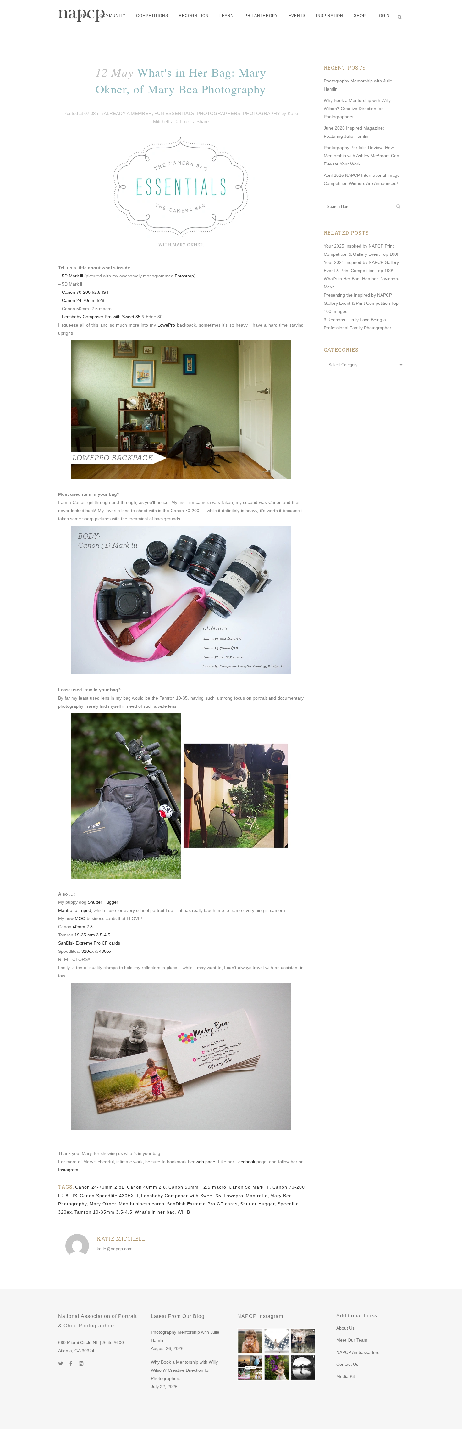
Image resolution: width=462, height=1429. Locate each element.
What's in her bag (155, 1211)
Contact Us (347, 1364)
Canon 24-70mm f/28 (83, 300)
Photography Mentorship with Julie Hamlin (185, 1336)
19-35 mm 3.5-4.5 (92, 934)
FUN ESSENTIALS (174, 113)
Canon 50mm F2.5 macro (197, 1187)
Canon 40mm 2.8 (146, 1187)
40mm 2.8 (83, 926)
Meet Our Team (351, 1339)
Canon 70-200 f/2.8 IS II (86, 292)
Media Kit (345, 1376)
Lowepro (233, 1195)
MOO (80, 918)
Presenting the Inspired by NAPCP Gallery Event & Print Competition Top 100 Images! (361, 303)
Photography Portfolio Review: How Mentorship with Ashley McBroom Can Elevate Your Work (361, 155)
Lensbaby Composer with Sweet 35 (181, 1195)
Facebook (245, 1161)
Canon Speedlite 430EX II (109, 1195)
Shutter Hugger (103, 902)
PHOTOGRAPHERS (218, 113)
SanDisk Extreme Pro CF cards (89, 943)
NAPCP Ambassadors (357, 1352)
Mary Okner (103, 1203)
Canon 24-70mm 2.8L (99, 1187)
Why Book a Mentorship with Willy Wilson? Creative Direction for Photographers (357, 108)
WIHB (184, 1211)
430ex (105, 951)
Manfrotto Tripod (74, 910)
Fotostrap (184, 275)
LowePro (166, 324)
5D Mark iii (72, 275)
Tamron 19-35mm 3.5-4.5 (103, 1211)
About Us (345, 1328)
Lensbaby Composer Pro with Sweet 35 (101, 316)
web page (205, 1161)
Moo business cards (141, 1203)
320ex (87, 951)
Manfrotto (257, 1195)
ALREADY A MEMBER (128, 113)
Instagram (68, 1169)
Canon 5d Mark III (249, 1187)
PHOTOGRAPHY (261, 113)
